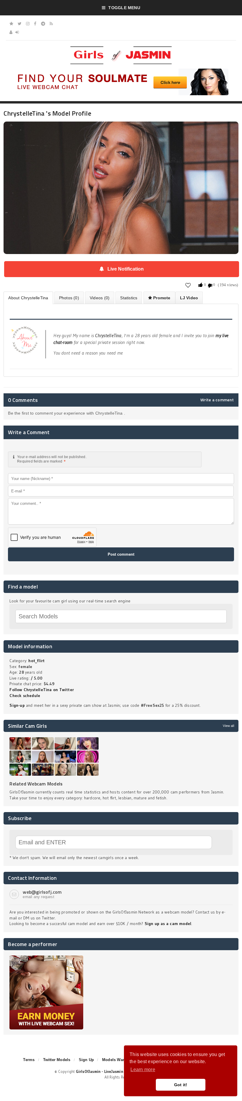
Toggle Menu (124, 7)
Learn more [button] (142, 1069)
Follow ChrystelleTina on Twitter (41, 689)
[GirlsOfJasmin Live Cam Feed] (51, 24)
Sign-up (16, 705)
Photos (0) (69, 297)
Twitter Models (57, 1060)
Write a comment (217, 400)
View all (228, 725)
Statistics (128, 297)
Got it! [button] (180, 1084)
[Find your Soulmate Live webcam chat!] (121, 70)
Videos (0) (99, 297)
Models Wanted (116, 1060)
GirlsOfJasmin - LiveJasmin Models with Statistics (121, 1071)
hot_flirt (36, 660)
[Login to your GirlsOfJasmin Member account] (17, 32)
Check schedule (24, 695)
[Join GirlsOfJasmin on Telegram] (43, 24)
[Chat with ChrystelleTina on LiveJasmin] (121, 129)
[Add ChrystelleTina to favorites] (188, 285)
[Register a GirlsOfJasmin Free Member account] (10, 32)
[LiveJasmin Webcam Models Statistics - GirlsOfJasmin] (121, 48)
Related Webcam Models (36, 783)
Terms (29, 1060)
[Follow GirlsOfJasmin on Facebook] (35, 24)
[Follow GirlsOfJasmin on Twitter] (20, 24)
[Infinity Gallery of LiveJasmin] (11, 24)
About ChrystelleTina (28, 297)
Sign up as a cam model (168, 923)
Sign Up (86, 1060)
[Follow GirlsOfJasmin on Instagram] (28, 24)
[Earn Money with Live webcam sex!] (46, 957)
